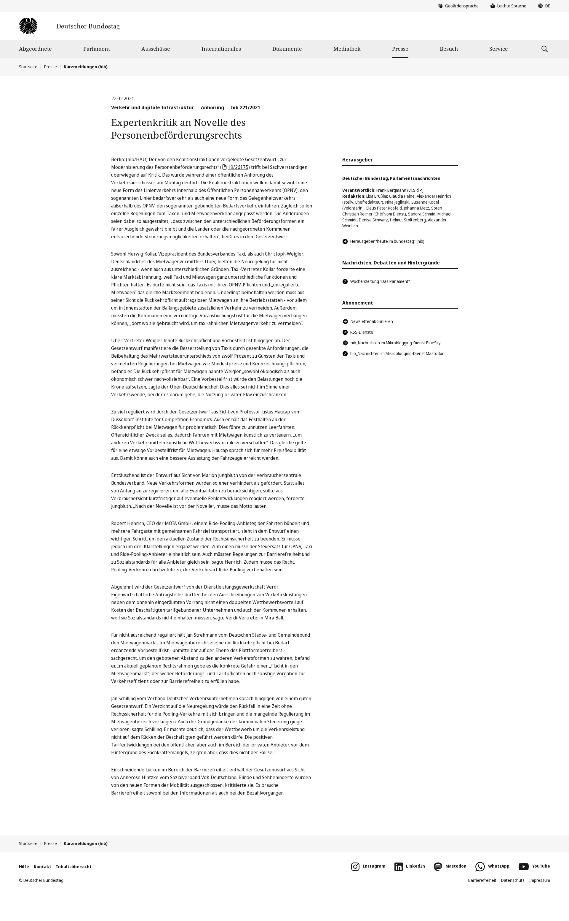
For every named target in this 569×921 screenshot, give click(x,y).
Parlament (96, 48)
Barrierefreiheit (482, 880)
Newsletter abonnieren (372, 321)
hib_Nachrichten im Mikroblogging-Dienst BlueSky (396, 342)
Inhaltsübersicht (74, 866)
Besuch (449, 48)
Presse (400, 48)
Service (498, 48)
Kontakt (42, 866)
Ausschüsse (155, 48)
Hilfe (24, 866)
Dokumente (287, 48)
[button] (542, 6)
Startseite (28, 66)
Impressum (539, 880)
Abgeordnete (35, 48)
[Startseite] (69, 26)
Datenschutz (513, 880)
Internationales (221, 48)
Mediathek (347, 48)
